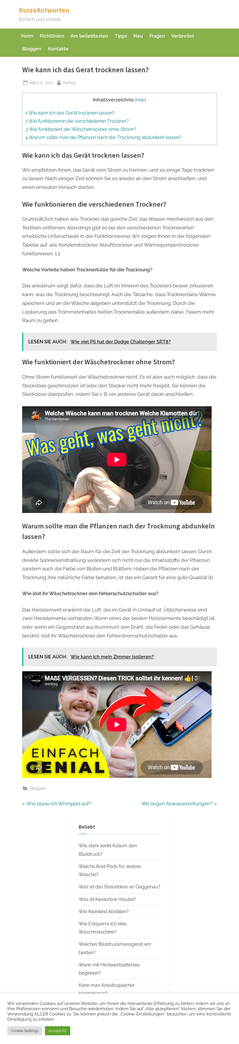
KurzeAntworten (44, 10)
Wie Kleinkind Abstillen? (104, 911)
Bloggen (31, 49)
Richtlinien (52, 36)
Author (69, 82)
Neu (138, 36)
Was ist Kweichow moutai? (107, 899)
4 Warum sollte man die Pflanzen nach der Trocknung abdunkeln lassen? (103, 137)
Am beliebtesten (89, 36)
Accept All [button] (57, 1031)
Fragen (157, 36)
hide (140, 99)
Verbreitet (182, 36)
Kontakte (58, 49)
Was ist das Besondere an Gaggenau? (119, 887)
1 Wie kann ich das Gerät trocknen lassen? (70, 113)
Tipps (121, 36)
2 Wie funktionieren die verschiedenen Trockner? (77, 121)
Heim (27, 36)
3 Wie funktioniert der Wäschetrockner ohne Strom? (80, 129)
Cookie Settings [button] (24, 1031)
